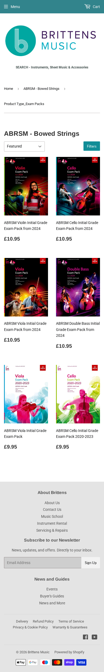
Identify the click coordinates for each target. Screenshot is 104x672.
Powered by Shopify (69, 652)
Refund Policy (43, 621)
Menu (15, 7)
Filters (92, 146)
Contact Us (52, 509)
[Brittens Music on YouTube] (94, 638)
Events (52, 589)
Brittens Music (39, 652)
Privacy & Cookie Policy (30, 627)
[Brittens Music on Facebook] (85, 638)
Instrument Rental (52, 523)
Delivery (22, 621)
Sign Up (91, 563)
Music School (52, 516)
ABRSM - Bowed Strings (41, 89)
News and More (52, 603)
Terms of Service (71, 621)
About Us (52, 503)
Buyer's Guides (52, 596)
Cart (96, 7)
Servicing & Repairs (52, 530)
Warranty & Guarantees (70, 627)
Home (8, 89)
